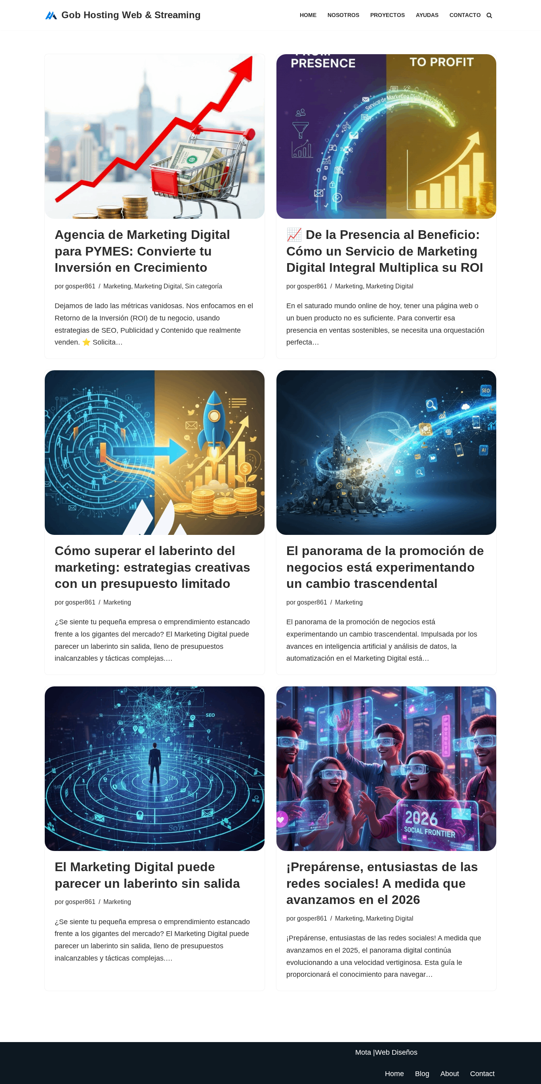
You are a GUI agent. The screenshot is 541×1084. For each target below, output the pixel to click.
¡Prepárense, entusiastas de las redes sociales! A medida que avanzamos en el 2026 (382, 883)
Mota (363, 1052)
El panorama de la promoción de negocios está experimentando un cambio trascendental (385, 567)
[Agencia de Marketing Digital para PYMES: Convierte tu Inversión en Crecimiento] (155, 136)
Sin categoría (203, 286)
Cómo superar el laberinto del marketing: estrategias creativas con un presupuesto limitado (152, 567)
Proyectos (387, 15)
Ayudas (427, 15)
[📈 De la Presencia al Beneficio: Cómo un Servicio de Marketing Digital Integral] (386, 136)
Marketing (117, 286)
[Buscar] (489, 15)
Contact (482, 1074)
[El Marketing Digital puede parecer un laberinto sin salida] (155, 768)
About (449, 1074)
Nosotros (343, 15)
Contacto (465, 15)
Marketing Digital (158, 286)
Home (308, 15)
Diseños (404, 1052)
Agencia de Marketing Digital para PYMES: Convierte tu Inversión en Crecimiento (142, 251)
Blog (422, 1074)
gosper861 (80, 286)
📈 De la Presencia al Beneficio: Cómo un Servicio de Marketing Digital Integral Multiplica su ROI (384, 251)
